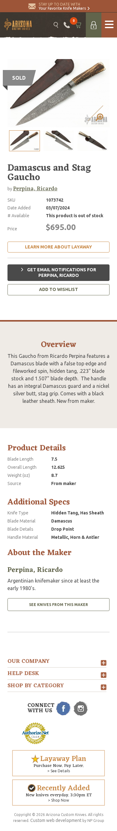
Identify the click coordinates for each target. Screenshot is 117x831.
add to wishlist (58, 289)
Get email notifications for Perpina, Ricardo (61, 272)
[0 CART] (78, 25)
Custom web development (55, 820)
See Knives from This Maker (58, 605)
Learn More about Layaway (58, 246)
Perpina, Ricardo (35, 189)
